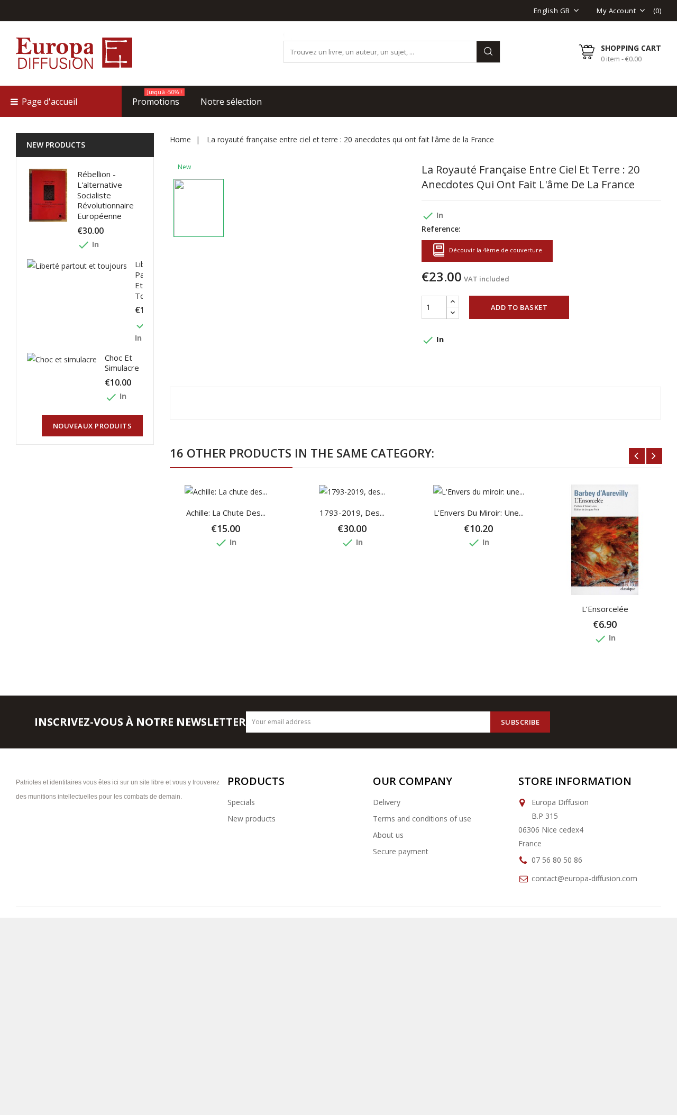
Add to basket (519, 307)
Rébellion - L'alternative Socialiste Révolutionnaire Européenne (105, 195)
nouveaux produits (92, 426)
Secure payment (400, 851)
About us (388, 835)
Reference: (441, 229)
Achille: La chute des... (226, 512)
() (657, 10)
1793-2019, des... (352, 512)
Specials (241, 802)
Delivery (386, 802)
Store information (575, 781)
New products (251, 819)
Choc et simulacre (122, 362)
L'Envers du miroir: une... (479, 512)
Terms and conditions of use (422, 819)
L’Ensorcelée (605, 609)
